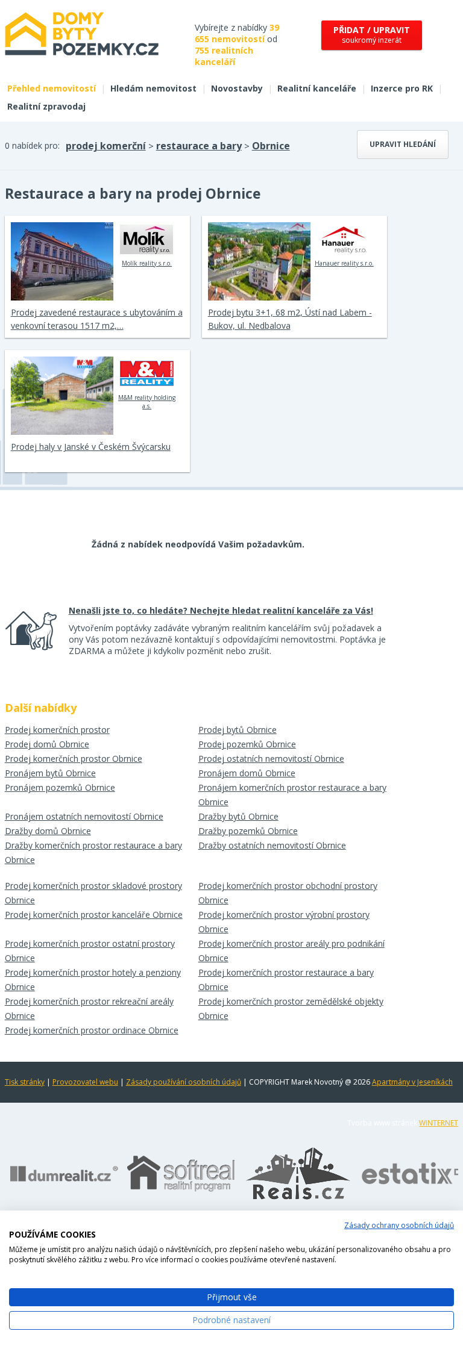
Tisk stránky (25, 1082)
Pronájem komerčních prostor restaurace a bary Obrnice (292, 795)
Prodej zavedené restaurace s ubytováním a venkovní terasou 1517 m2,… (97, 319)
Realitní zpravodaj (46, 106)
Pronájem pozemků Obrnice (60, 787)
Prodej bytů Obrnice (237, 729)
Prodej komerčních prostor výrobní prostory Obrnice (284, 922)
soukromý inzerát (371, 34)
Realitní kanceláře (316, 88)
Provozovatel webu (85, 1082)
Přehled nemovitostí (51, 88)
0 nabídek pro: (32, 145)
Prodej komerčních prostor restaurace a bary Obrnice (286, 979)
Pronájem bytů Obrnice (50, 773)
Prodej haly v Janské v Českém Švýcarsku (91, 446)
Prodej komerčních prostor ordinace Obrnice (91, 1030)
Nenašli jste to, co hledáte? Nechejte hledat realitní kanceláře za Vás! (221, 610)
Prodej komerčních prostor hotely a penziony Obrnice (93, 979)
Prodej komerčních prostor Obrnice (73, 758)
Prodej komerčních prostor (57, 729)
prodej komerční (106, 145)
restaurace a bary (199, 145)
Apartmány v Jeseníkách (412, 1082)
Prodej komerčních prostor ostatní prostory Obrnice (90, 951)
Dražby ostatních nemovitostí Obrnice (272, 845)
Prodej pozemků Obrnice (247, 744)
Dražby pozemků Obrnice (248, 831)
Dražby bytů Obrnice (238, 816)
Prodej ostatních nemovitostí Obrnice (271, 758)
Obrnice (271, 145)
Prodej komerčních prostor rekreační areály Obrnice (89, 1008)
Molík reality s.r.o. (147, 263)
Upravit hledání (403, 144)
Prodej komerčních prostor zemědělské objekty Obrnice (290, 1008)
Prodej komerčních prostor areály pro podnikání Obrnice (291, 951)
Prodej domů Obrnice (47, 744)
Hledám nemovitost (153, 88)
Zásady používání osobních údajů (183, 1082)
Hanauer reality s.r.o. (344, 263)
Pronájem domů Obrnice (246, 773)
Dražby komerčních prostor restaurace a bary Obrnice (93, 852)
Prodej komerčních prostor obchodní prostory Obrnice (287, 893)
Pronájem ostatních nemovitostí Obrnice (84, 816)
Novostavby (237, 88)
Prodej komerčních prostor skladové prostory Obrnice (93, 893)
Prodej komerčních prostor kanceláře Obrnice (94, 914)
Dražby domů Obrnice (48, 831)
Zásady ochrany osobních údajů (399, 1225)
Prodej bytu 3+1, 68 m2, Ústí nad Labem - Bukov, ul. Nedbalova (290, 319)
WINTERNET (438, 1123)
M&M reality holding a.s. (146, 401)
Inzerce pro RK (402, 88)
